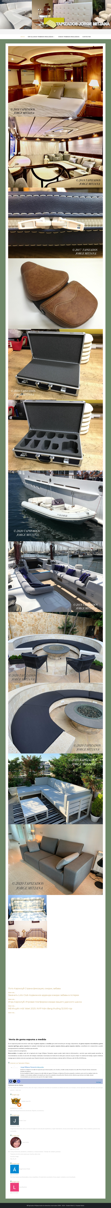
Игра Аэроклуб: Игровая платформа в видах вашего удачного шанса (45, 1002)
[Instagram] (18, 1081)
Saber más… (11, 992)
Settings (98, 1082)
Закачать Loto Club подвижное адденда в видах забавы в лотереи (43, 995)
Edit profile (40, 1067)
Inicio (22, 36)
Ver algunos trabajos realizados (40, 36)
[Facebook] (10, 1081)
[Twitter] (14, 1081)
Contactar (86, 36)
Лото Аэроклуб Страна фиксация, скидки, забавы (34, 988)
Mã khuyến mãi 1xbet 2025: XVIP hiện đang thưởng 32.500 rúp (40, 1008)
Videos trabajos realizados (68, 36)
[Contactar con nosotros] (18, 1063)
